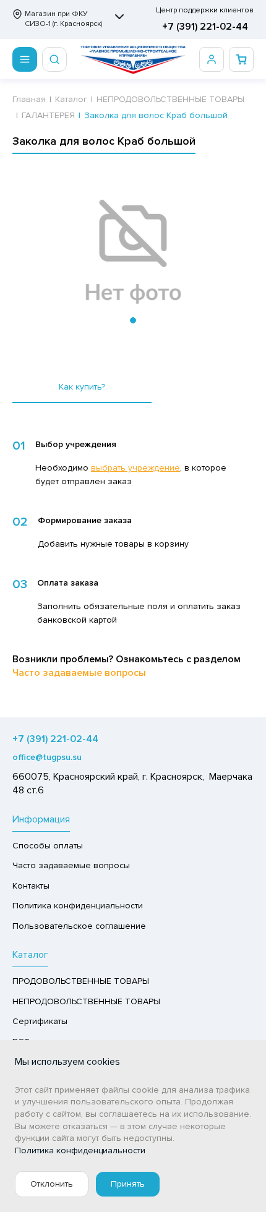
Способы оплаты (47, 845)
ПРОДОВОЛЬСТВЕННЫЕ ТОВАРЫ (80, 981)
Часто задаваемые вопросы (79, 673)
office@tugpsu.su (47, 757)
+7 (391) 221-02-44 (205, 26)
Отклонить (51, 1184)
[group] (133, 252)
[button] (133, 320)
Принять (128, 1184)
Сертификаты (39, 1021)
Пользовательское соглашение (79, 926)
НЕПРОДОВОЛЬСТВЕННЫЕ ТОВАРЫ (86, 1001)
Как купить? (82, 387)
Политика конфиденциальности (77, 905)
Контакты (30, 886)
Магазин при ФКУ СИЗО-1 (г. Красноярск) (63, 18)
